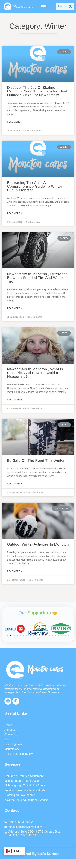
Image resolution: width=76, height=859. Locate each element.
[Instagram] (15, 701)
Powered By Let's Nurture (38, 854)
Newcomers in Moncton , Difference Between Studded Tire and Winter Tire (37, 277)
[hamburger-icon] (44, 6)
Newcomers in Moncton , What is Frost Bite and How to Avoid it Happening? (35, 372)
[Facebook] (7, 701)
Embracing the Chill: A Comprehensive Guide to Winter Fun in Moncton (34, 186)
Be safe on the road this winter (36, 460)
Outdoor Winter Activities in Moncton (38, 544)
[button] (7, 635)
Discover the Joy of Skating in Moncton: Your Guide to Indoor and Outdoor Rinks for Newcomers (37, 91)
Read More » (14, 122)
